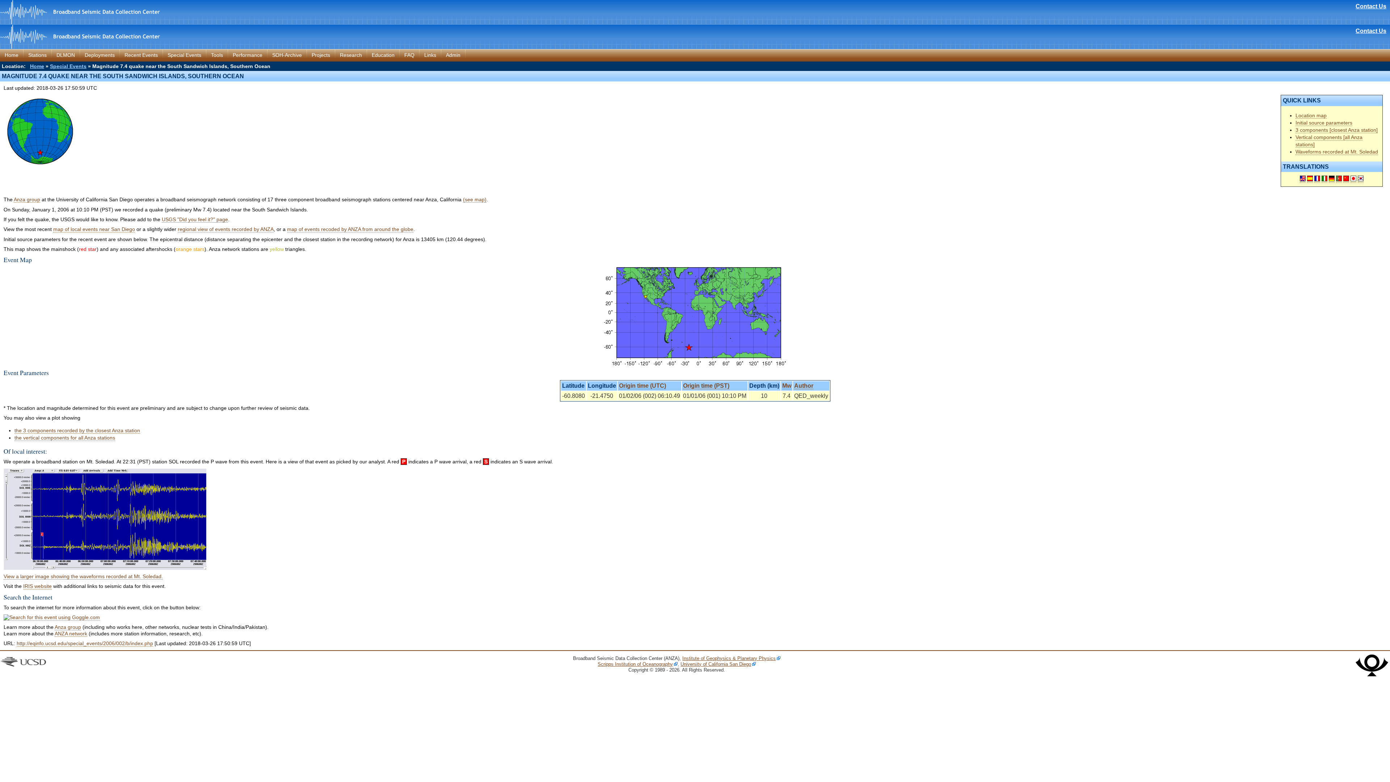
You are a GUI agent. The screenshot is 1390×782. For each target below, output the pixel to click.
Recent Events (141, 55)
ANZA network (71, 633)
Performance (247, 55)
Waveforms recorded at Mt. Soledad (1337, 152)
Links (430, 55)
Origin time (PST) (706, 386)
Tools (217, 55)
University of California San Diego (716, 664)
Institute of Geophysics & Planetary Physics (729, 658)
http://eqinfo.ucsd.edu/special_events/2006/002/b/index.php (85, 643)
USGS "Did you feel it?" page (195, 219)
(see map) (474, 199)
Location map (1311, 115)
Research (351, 55)
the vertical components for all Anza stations (64, 438)
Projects (321, 55)
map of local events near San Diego (94, 229)
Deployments (100, 55)
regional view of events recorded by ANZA (226, 229)
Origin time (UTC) (642, 386)
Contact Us (1371, 6)
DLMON (65, 55)
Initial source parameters (1324, 123)
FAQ (409, 55)
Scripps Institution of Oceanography (635, 664)
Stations (37, 55)
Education (383, 55)
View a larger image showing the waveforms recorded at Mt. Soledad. (83, 576)
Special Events (184, 55)
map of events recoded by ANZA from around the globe (350, 229)
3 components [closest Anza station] (1337, 130)
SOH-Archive (287, 55)
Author (803, 386)
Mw (786, 386)
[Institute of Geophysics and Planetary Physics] (1372, 674)
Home (11, 55)
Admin (453, 55)
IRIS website (37, 586)
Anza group (27, 199)
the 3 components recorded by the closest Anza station (77, 430)
